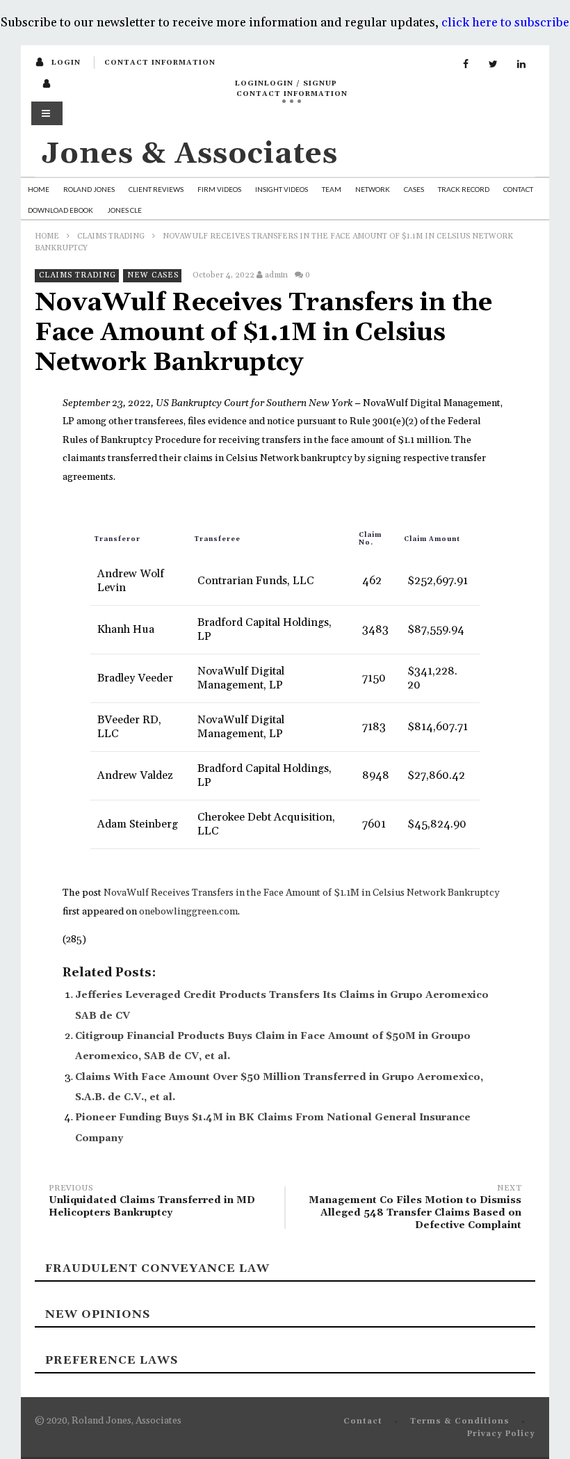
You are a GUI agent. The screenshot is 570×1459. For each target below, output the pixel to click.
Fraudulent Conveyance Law (157, 1268)
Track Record (463, 189)
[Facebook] (466, 65)
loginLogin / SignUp (286, 83)
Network (372, 189)
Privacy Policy (501, 1434)
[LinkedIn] (521, 65)
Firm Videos (219, 189)
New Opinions (97, 1314)
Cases (414, 189)
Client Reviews (156, 189)
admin (276, 275)
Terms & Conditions (460, 1421)
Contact (518, 189)
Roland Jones (89, 189)
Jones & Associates (190, 154)
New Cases (153, 275)
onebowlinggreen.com (188, 911)
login (66, 62)
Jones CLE (124, 210)
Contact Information (159, 62)
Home (38, 189)
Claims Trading (111, 236)
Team (331, 189)
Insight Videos (281, 189)
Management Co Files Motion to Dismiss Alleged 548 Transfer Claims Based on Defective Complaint (415, 1209)
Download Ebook (60, 210)
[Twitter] (493, 65)
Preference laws (111, 1360)
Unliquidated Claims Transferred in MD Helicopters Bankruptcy (152, 1202)
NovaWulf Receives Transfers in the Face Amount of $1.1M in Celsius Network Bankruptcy (302, 893)
